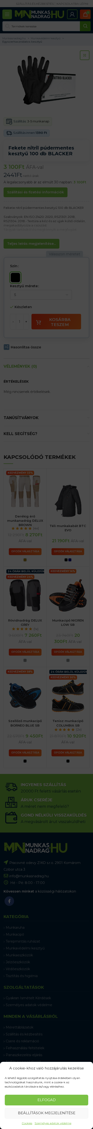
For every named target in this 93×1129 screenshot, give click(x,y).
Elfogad (46, 1100)
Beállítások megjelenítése (46, 1113)
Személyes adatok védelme (53, 1123)
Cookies (27, 1123)
